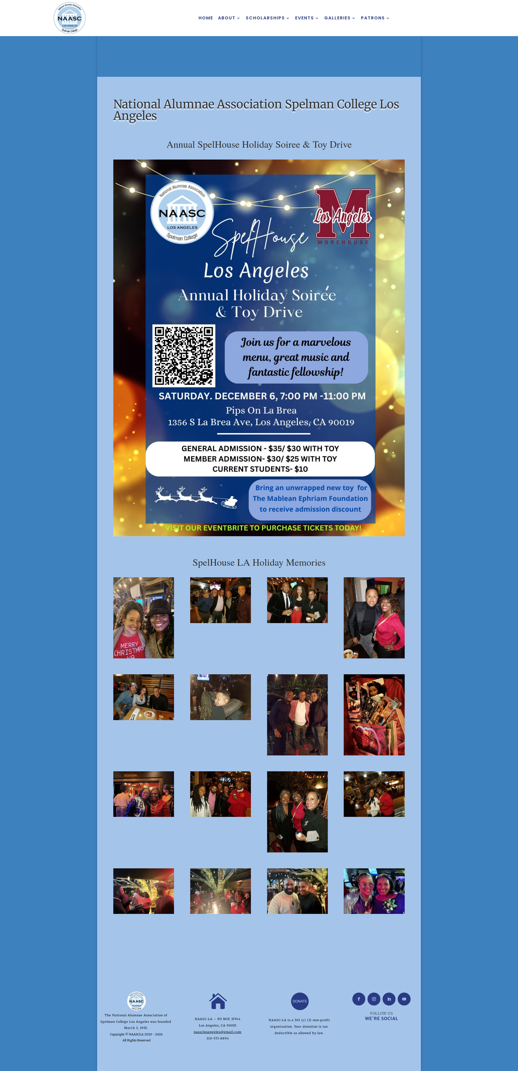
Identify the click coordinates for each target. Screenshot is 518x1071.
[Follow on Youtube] (404, 999)
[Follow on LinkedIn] (389, 999)
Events (304, 18)
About (227, 18)
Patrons (373, 18)
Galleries (337, 18)
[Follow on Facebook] (358, 999)
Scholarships (265, 18)
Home (206, 18)
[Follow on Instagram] (373, 999)
